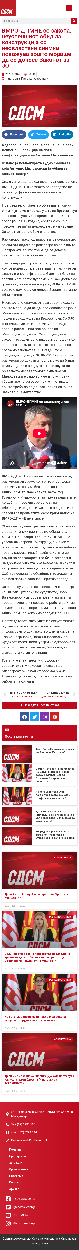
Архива (14, 1189)
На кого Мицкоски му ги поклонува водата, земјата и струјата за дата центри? (53, 795)
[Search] (74, 21)
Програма (16, 1176)
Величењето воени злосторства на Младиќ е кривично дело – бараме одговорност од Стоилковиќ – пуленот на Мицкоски (55, 775)
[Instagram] (44, 716)
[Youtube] (54, 716)
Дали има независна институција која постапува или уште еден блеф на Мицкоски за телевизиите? (39, 1079)
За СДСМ (15, 1162)
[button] (69, 8)
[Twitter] (34, 716)
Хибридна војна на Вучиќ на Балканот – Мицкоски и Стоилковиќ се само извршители (55, 834)
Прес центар (18, 1156)
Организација (18, 1169)
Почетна (15, 1149)
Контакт (15, 1182)
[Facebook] (24, 716)
